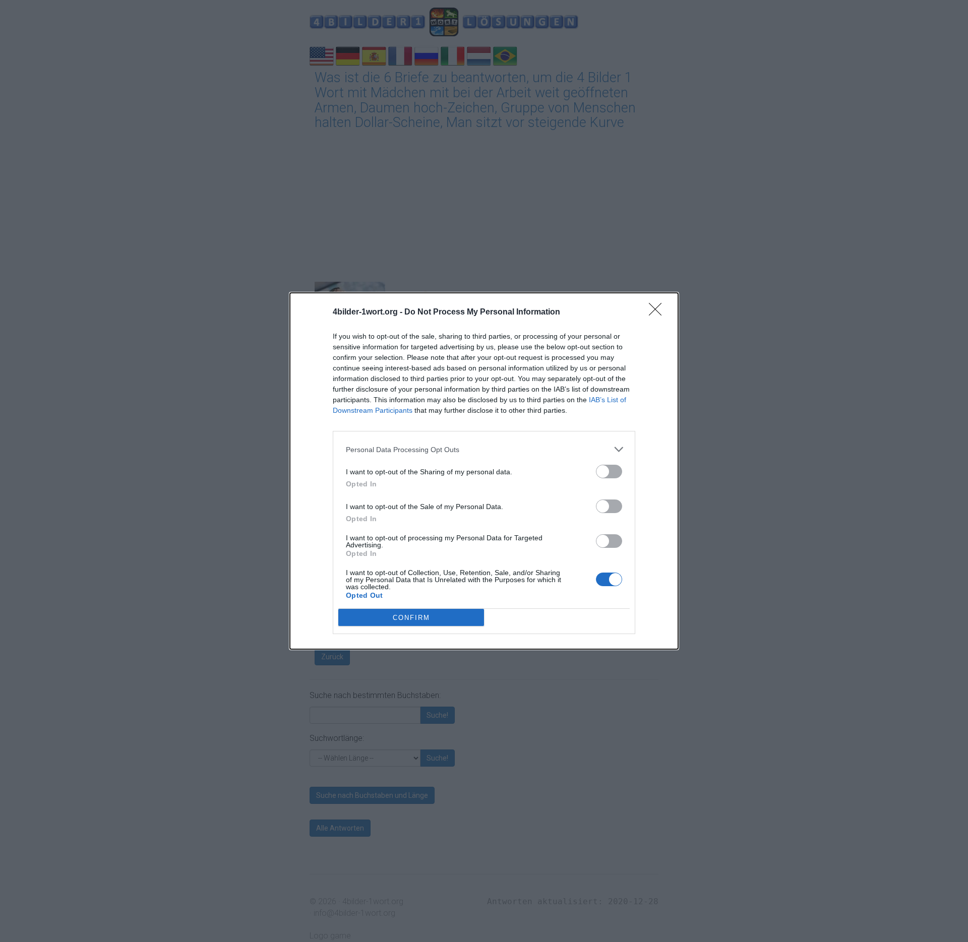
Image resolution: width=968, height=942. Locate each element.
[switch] (609, 471)
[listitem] (484, 449)
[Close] (658, 312)
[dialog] (484, 471)
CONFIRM (411, 617)
